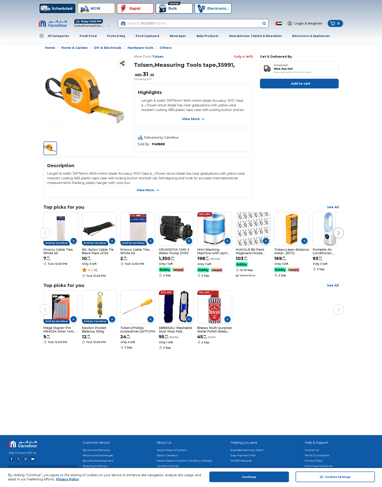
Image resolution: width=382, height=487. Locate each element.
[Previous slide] (41, 228)
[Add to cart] (73, 240)
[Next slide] (334, 228)
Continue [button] (249, 477)
